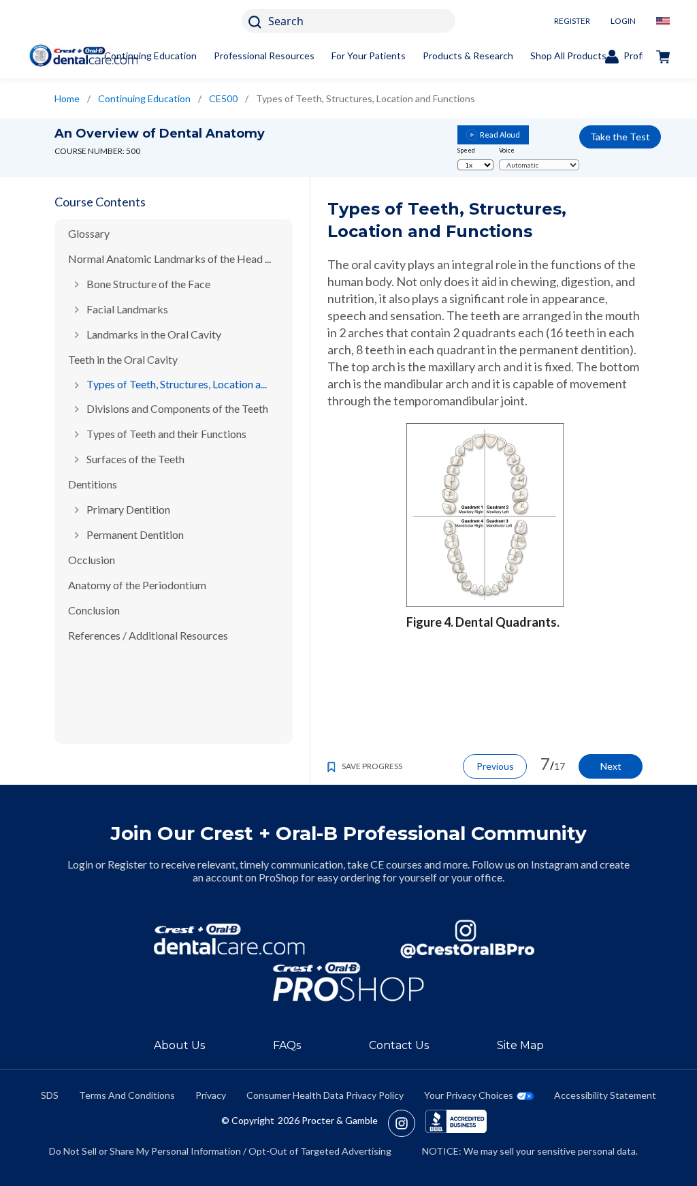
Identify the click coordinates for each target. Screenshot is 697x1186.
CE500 (223, 98)
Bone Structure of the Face (148, 283)
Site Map (520, 1045)
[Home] (83, 55)
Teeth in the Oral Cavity (123, 359)
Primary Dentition (128, 509)
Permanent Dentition (135, 534)
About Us (179, 1045)
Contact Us (399, 1045)
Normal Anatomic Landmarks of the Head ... (169, 258)
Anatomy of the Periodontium (137, 584)
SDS (50, 1095)
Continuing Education (150, 55)
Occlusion (91, 559)
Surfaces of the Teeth (135, 458)
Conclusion (94, 610)
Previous (495, 766)
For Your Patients (368, 55)
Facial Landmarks (127, 308)
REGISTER (572, 21)
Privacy (210, 1095)
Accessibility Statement (605, 1095)
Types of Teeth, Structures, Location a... (176, 383)
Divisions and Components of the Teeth (177, 408)
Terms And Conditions (127, 1095)
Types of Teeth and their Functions (166, 433)
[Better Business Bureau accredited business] (456, 1123)
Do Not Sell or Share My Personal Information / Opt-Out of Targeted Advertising (220, 1151)
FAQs (287, 1045)
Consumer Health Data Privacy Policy (325, 1095)
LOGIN (623, 21)
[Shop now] (663, 56)
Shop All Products (568, 55)
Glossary (89, 233)
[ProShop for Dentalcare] (348, 982)
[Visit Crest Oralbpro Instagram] (406, 1123)
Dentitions (92, 484)
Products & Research (468, 55)
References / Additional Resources (148, 635)
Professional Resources (264, 55)
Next (610, 766)
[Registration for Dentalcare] (229, 939)
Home (67, 98)
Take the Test (620, 136)
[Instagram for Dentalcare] (467, 939)
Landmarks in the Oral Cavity (153, 334)
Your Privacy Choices (468, 1095)
